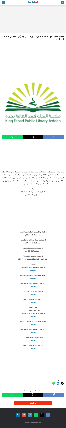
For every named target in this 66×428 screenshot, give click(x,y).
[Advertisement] (33, 19)
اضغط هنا (33, 270)
